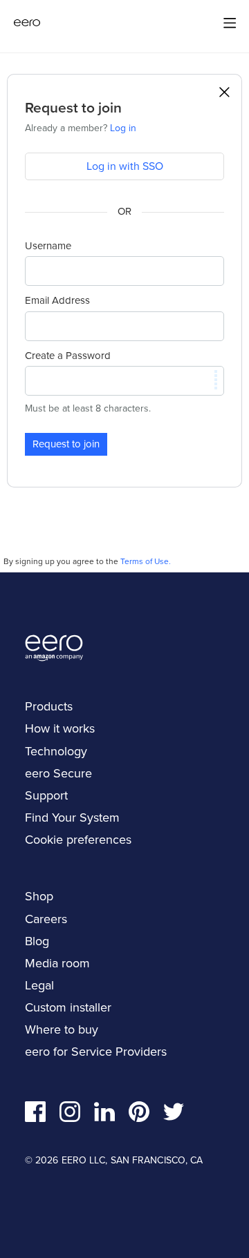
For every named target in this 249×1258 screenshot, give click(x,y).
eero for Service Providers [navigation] (96, 1052)
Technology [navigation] (56, 751)
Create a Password (68, 355)
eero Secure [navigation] (58, 773)
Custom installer (68, 1007)
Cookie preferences (78, 840)
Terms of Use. (145, 561)
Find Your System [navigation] (72, 817)
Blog (37, 941)
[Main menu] (229, 22)
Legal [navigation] (39, 985)
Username (48, 246)
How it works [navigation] (60, 728)
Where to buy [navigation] (61, 1029)
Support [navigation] (46, 795)
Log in (123, 128)
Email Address (57, 300)
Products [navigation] (49, 706)
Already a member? (80, 128)
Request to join (66, 444)
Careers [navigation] (46, 919)
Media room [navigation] (57, 963)
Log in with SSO (124, 166)
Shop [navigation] (39, 896)
